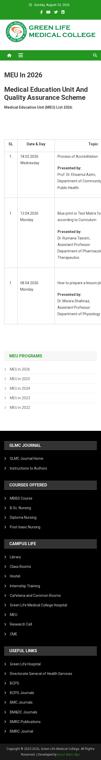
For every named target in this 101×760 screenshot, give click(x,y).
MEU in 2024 (20, 388)
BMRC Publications (25, 722)
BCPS (14, 683)
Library (15, 557)
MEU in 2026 (20, 369)
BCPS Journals (22, 693)
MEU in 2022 (20, 407)
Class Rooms (20, 567)
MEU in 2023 (20, 398)
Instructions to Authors (28, 468)
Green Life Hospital (25, 664)
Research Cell (21, 624)
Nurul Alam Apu (68, 754)
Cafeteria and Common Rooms (35, 595)
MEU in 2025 (20, 379)
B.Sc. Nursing (20, 508)
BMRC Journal (21, 731)
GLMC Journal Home (26, 458)
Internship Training (25, 586)
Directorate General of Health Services (41, 674)
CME (13, 634)
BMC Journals (21, 702)
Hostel (15, 576)
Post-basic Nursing (25, 527)
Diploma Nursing (23, 517)
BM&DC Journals (23, 712)
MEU (13, 615)
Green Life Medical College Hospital (38, 605)
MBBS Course (21, 498)
